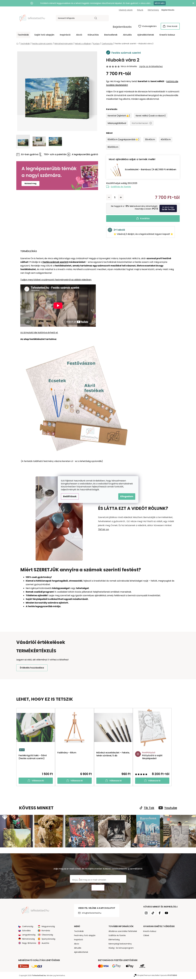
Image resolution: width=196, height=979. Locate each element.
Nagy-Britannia (29, 943)
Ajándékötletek (81, 952)
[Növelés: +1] (121, 197)
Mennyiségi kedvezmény (120, 943)
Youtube (170, 808)
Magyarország (48, 926)
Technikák (79, 931)
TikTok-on (103, 529)
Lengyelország (28, 934)
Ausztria (45, 943)
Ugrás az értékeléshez (151, 66)
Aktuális (77, 948)
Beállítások (70, 496)
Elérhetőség (153, 10)
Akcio (76, 943)
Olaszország (47, 934)
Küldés (98, 887)
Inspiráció (78, 939)
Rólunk (140, 10)
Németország (28, 939)
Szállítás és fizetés (121, 186)
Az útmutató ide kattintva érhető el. (39, 332)
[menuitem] (23, 35)
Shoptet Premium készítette (148, 975)
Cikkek (146, 935)
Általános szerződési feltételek (123, 931)
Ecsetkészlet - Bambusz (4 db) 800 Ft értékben (150, 169)
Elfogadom (126, 496)
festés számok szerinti (55, 262)
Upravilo (168, 975)
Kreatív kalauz (149, 931)
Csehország (27, 926)
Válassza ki (38, 780)
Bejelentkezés (122, 27)
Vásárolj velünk (126, 10)
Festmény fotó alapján (85, 935)
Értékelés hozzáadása (32, 667)
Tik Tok (149, 808)
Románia (46, 930)
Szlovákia (26, 930)
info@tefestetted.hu (91, 913)
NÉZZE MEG (160, 3)
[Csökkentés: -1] (109, 197)
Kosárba (145, 218)
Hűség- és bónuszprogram (121, 948)
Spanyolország (48, 939)
